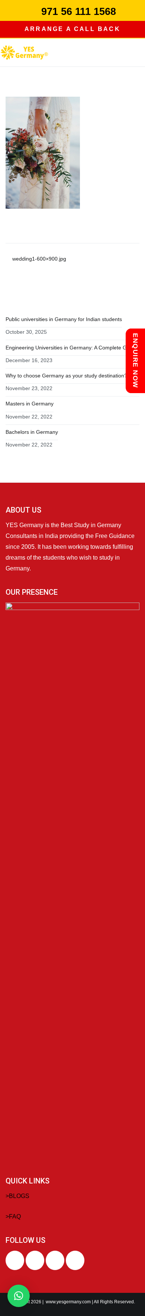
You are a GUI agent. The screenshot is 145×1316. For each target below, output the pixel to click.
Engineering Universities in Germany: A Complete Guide (71, 348)
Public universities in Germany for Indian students (64, 319)
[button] (18, 1296)
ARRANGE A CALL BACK (72, 29)
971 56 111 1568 (78, 11)
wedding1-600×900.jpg (39, 259)
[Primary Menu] (137, 52)
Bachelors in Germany (32, 432)
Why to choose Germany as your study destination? (66, 376)
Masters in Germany (30, 404)
